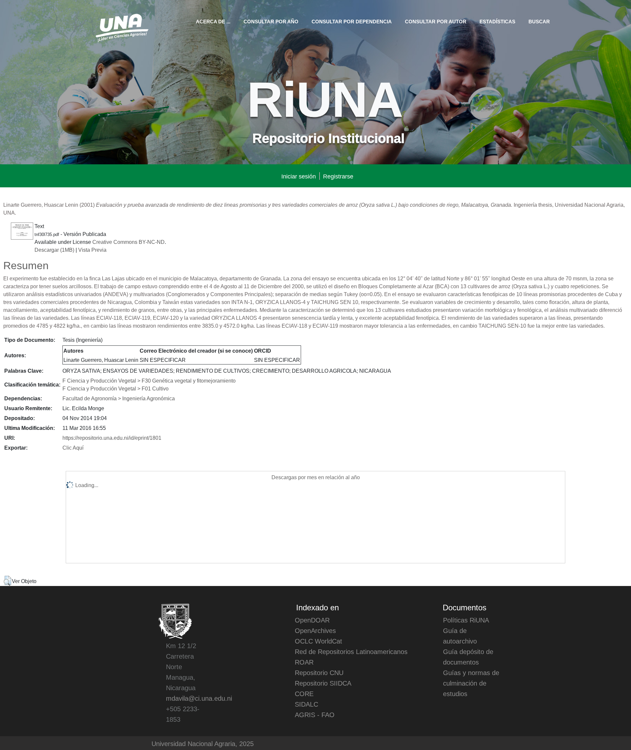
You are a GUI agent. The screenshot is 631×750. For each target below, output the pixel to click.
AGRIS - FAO (315, 714)
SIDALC (306, 704)
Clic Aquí (72, 447)
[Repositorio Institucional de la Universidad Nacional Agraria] (122, 27)
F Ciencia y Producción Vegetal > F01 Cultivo (115, 388)
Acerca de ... (213, 21)
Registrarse (338, 176)
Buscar (539, 21)
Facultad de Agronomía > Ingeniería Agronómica (118, 398)
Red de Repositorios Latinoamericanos (351, 651)
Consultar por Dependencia (352, 21)
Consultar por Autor (435, 21)
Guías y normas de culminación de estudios (471, 682)
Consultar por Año (271, 21)
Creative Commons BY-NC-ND (128, 241)
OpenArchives (315, 630)
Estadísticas (497, 21)
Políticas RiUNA (466, 620)
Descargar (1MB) (54, 249)
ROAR (304, 662)
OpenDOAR (312, 620)
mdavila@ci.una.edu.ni (199, 698)
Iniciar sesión (298, 176)
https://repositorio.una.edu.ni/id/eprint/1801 (111, 437)
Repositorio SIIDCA (323, 683)
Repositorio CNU (319, 672)
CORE (304, 693)
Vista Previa (92, 249)
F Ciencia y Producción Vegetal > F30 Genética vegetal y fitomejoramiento (149, 380)
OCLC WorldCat (318, 641)
